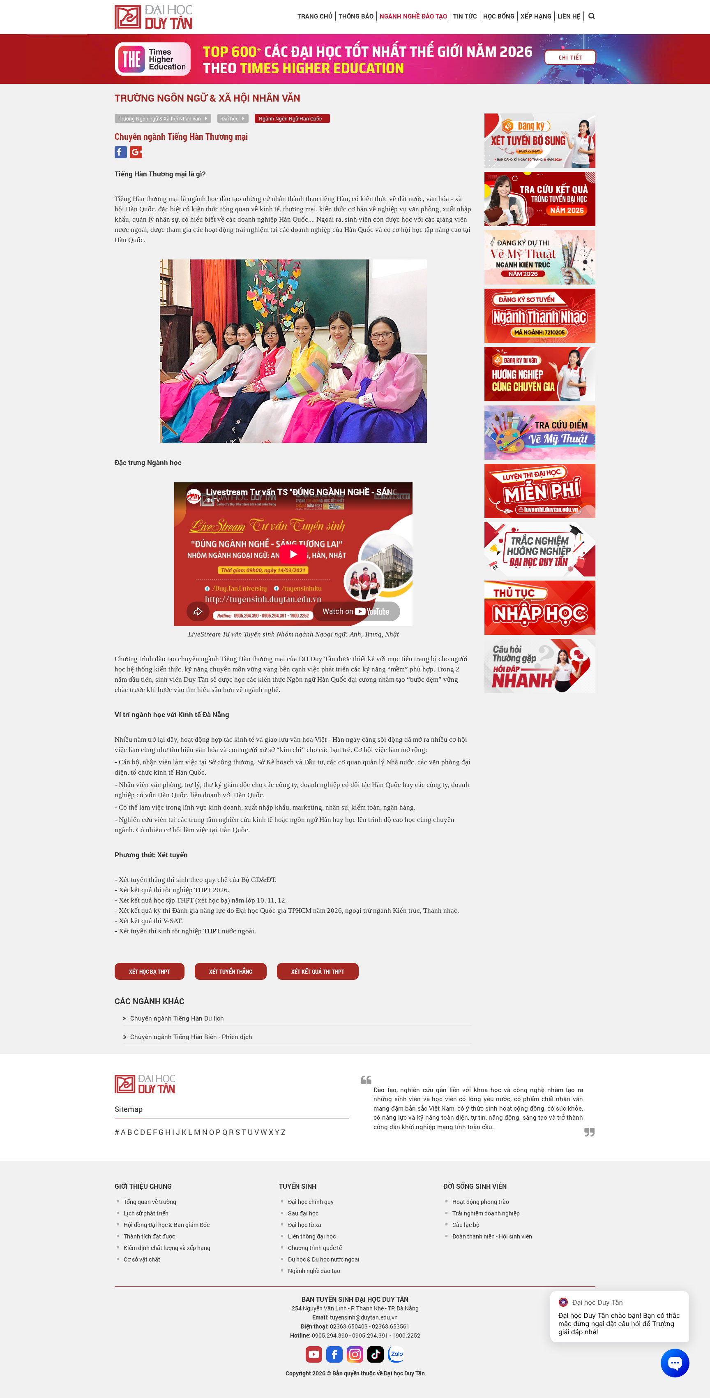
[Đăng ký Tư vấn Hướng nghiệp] (539, 374)
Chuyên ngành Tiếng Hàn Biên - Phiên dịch (190, 1036)
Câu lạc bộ (465, 1225)
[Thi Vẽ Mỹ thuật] (539, 257)
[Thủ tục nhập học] (539, 608)
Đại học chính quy (311, 1202)
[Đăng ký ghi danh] (539, 140)
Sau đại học (303, 1213)
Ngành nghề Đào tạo (413, 16)
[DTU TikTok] (375, 1354)
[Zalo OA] (396, 1354)
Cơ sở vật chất (142, 1259)
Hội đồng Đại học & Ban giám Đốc (167, 1225)
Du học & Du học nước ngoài (324, 1259)
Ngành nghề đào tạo (314, 1271)
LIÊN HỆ (569, 16)
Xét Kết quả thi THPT (317, 971)
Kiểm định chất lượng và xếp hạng (167, 1248)
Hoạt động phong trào (480, 1202)
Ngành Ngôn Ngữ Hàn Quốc (290, 118)
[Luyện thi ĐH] (539, 491)
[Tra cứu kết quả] (539, 199)
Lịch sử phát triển (146, 1213)
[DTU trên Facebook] (334, 1354)
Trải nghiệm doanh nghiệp (486, 1213)
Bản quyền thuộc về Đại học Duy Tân (378, 1373)
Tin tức (465, 16)
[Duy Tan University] (153, 17)
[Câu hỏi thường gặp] (539, 666)
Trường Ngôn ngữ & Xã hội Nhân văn (160, 118)
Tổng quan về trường (150, 1202)
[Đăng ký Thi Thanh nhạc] (539, 316)
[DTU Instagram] (355, 1354)
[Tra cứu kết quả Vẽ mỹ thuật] (539, 432)
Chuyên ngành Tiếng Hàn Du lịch (176, 1018)
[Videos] (314, 1354)
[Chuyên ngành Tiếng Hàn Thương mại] (121, 152)
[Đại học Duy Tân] (145, 1083)
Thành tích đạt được (149, 1236)
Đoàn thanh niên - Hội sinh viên (492, 1236)
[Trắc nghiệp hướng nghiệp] (539, 549)
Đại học (229, 118)
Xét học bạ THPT (149, 971)
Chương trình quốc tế (315, 1248)
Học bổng (498, 16)
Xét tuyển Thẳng (230, 971)
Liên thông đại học (312, 1236)
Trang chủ (314, 16)
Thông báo (356, 16)
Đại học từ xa (304, 1225)
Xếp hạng (536, 16)
